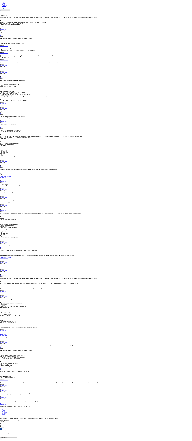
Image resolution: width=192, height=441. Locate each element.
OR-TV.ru (2, 0)
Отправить (2, 421)
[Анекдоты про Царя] (8, 435)
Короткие (4, 4)
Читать (5, 176)
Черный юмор (4, 5)
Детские (3, 3)
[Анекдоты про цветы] (8, 436)
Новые (3, 414)
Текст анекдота (3, 432)
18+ (3, 2)
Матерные (4, 6)
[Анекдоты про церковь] (8, 437)
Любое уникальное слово (4, 420)
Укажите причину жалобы (4, 425)
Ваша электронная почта (4, 426)
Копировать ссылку (3, 19)
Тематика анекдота (3, 434)
